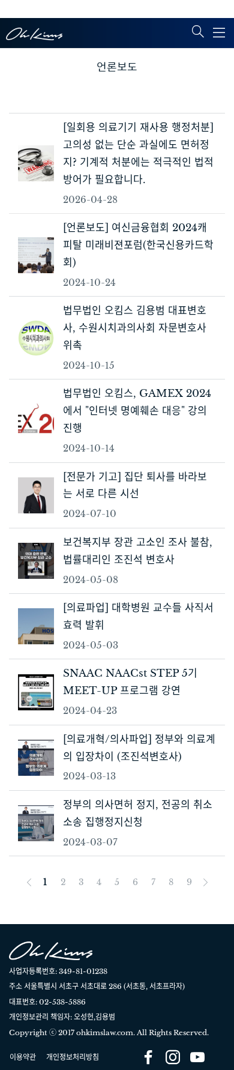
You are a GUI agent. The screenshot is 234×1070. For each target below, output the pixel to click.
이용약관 (23, 1057)
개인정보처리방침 (72, 1057)
